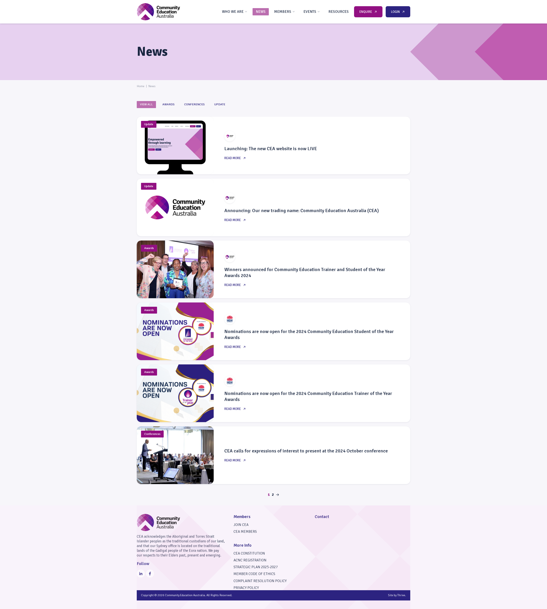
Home (140, 86)
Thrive (401, 595)
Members (282, 11)
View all (146, 104)
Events (309, 11)
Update (219, 104)
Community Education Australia (185, 595)
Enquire (365, 12)
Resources (338, 11)
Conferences (194, 104)
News (261, 11)
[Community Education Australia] (158, 11)
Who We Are (233, 11)
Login (395, 12)
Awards (168, 104)
